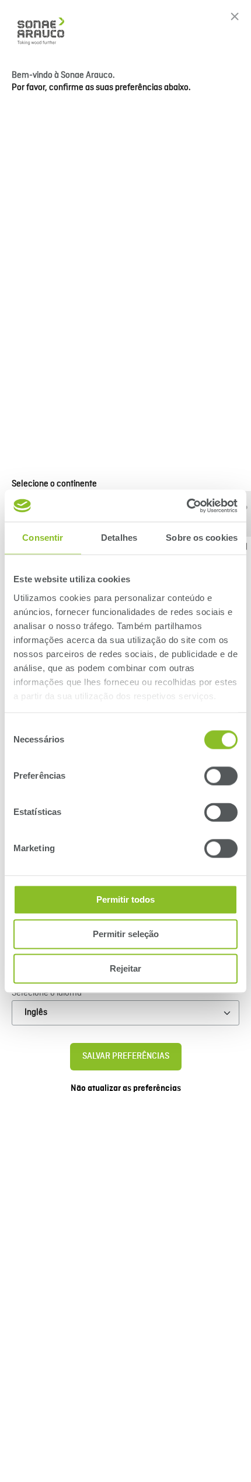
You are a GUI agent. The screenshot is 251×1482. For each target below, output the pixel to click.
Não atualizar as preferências (126, 1088)
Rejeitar (125, 968)
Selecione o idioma (47, 993)
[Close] (234, 16)
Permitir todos (125, 899)
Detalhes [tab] (119, 538)
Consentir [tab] (42, 538)
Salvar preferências (125, 1056)
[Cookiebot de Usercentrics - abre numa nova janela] (186, 505)
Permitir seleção (126, 934)
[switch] (221, 775)
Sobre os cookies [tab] (202, 538)
